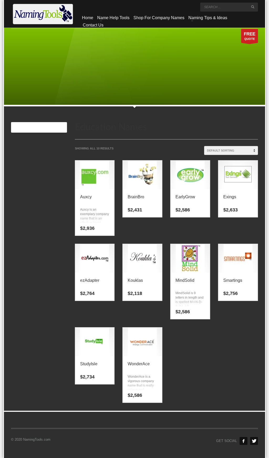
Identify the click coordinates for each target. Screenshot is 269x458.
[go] (252, 7)
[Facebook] (243, 441)
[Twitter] (254, 441)
